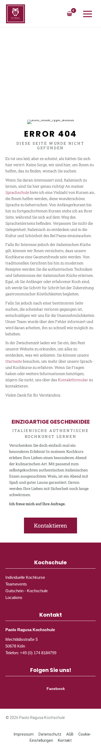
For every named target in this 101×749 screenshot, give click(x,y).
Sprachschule (17, 192)
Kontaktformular (73, 379)
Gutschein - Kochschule (26, 590)
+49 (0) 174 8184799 (38, 652)
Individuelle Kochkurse (25, 577)
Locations (13, 597)
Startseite (13, 361)
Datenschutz (50, 734)
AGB (70, 734)
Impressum (24, 734)
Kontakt (65, 740)
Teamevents (16, 584)
